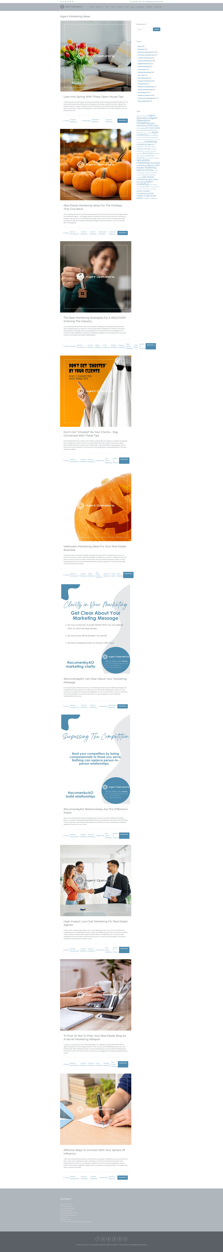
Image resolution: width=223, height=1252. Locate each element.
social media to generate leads (146, 196)
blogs (155, 130)
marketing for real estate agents (146, 147)
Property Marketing (121, 346)
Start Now (158, 7)
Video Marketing (120, 575)
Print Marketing (143, 78)
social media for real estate (149, 189)
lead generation (153, 137)
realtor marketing (145, 183)
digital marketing (147, 133)
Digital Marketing (98, 346)
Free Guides (142, 69)
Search (156, 29)
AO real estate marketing (145, 130)
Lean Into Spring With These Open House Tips (93, 96)
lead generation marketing (143, 139)
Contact (149, 7)
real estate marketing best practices (148, 168)
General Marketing (93, 233)
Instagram (145, 137)
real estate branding (145, 156)
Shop (126, 7)
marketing (150, 141)
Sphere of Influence (116, 460)
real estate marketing (143, 161)
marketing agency (145, 144)
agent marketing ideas (142, 116)
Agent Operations (146, 117)
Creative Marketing (73, 121)
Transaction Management (147, 98)
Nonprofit (140, 7)
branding (139, 133)
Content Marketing (90, 346)
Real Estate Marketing (95, 121)
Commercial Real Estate (146, 55)
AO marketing (141, 128)
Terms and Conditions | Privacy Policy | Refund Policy (76, 1221)
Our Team (141, 75)
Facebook (139, 137)
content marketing (146, 133)
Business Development (74, 233)
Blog (132, 7)
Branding (73, 346)
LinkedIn (142, 142)
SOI (143, 198)
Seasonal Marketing (109, 121)
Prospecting (86, 121)
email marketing (153, 135)
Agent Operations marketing (147, 120)
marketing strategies (143, 149)
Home (91, 7)
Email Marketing (106, 346)
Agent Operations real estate (148, 124)
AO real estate (153, 127)
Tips (107, 7)
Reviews (119, 7)
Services (99, 7)
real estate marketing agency (148, 164)
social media (144, 187)
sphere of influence (151, 198)
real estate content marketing (151, 158)
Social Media (113, 575)
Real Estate (148, 153)
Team (112, 7)
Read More (122, 120)
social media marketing (143, 192)
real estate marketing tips (145, 178)
